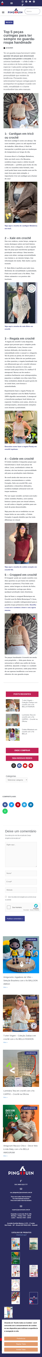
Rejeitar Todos (21, 1344)
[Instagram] (22, 1)
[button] (11, 3)
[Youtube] (30, 1)
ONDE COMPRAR (22, 750)
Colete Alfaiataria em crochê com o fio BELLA (29, 732)
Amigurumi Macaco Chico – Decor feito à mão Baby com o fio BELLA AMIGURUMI (20, 1149)
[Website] (21, 890)
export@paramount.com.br (21, 1210)
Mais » (5, 987)
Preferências (21, 1338)
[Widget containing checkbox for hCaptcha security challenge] (22, 907)
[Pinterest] (33, 1)
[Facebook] (26, 1)
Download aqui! (21, 1235)
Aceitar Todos (21, 1349)
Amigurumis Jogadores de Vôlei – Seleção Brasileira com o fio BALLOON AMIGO (20, 980)
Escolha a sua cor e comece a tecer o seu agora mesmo (20, 607)
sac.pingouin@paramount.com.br (21, 1192)
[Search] (37, 11)
